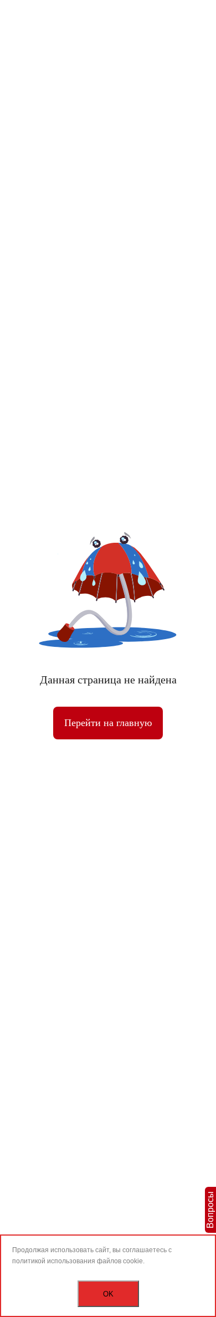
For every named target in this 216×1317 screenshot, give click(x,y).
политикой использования (53, 1261)
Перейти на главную (108, 722)
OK (108, 1294)
